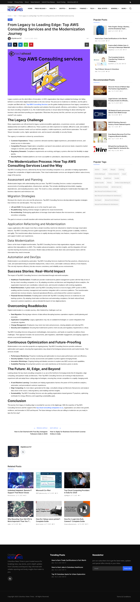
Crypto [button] (62, 8)
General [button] (114, 8)
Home (30, 8)
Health (105, 169)
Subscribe (127, 568)
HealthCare (107, 178)
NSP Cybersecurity (41, 493)
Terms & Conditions (124, 597)
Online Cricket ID (114, 174)
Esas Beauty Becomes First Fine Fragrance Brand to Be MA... (119, 135)
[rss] (10, 578)
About (27, 2)
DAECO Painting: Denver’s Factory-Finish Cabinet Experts (119, 123)
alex (96, 41)
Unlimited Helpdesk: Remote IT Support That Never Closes (20, 491)
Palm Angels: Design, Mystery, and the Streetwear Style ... (119, 27)
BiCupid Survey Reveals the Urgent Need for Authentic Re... (119, 147)
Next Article (54, 428)
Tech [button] (92, 8)
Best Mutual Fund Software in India (105, 191)
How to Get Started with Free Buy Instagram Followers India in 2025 (30, 433)
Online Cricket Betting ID (122, 183)
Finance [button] (83, 8)
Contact (10, 2)
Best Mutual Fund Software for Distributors (108, 196)
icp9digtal (67, 495)
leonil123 (111, 64)
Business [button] (72, 8)
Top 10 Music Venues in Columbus (107, 69)
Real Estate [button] (102, 8)
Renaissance (11, 495)
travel (124, 174)
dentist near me (116, 187)
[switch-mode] (130, 2)
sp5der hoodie (99, 183)
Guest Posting (61, 2)
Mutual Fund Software (112, 200)
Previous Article (41, 428)
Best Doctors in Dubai (101, 187)
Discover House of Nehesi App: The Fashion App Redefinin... (119, 88)
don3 (109, 31)
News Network (35, 2)
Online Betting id (100, 174)
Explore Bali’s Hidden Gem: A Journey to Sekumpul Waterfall (119, 46)
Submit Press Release (48, 2)
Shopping (98, 178)
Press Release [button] (40, 8)
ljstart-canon (40, 524)
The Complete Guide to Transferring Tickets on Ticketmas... (116, 59)
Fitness (109, 183)
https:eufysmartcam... (70, 524)
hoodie (117, 178)
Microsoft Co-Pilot (43, 490)
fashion (97, 169)
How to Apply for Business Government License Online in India (67, 433)
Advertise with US (72, 2)
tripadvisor (111, 50)
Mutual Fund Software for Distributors (106, 204)
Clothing (121, 169)
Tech (15, 16)
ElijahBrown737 (26, 447)
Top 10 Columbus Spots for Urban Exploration (68, 574)
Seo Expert (98, 200)
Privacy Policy (19, 2)
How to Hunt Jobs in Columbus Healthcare (67, 567)
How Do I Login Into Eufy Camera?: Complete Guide (74, 520)
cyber (9, 524)
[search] (130, 8)
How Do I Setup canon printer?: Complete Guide (48, 520)
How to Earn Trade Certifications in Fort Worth (111, 38)
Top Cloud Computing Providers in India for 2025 (76, 491)
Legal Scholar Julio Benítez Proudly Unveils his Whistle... (118, 99)
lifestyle (113, 169)
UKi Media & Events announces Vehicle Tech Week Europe (119, 111)
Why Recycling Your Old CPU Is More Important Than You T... (20, 520)
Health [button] (52, 8)
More (124, 8)
